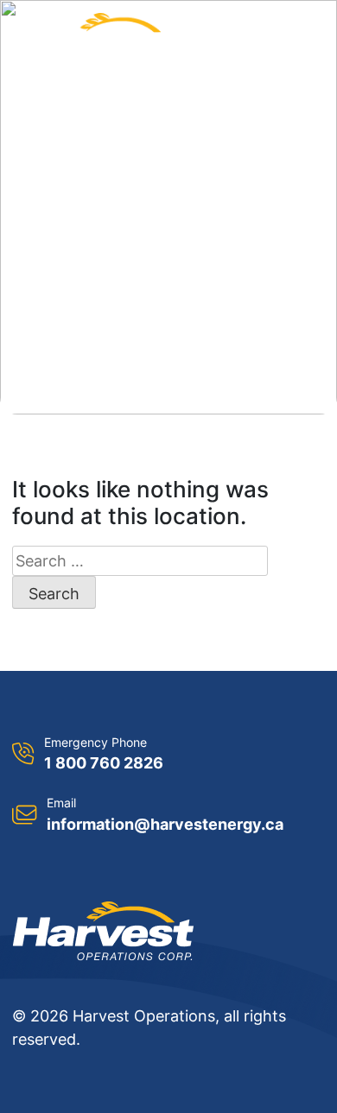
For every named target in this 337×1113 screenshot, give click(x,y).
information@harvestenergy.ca (165, 824)
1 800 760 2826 (103, 763)
